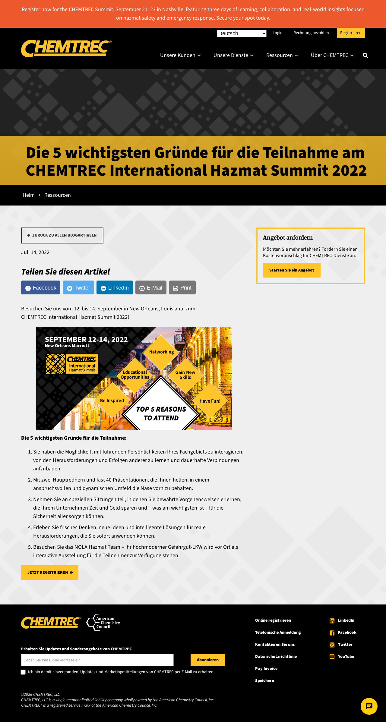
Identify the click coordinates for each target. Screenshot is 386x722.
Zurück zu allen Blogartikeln (64, 235)
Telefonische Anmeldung (278, 632)
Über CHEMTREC (329, 55)
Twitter (345, 645)
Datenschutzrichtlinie (276, 657)
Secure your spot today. (243, 18)
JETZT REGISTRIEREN (47, 573)
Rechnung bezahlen (311, 33)
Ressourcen (279, 55)
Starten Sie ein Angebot (291, 270)
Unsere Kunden (177, 55)
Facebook (347, 632)
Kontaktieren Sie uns (275, 645)
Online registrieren (273, 620)
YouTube (346, 657)
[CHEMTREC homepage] (66, 55)
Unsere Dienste (231, 55)
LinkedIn (346, 620)
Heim (29, 195)
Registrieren (351, 33)
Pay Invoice (266, 669)
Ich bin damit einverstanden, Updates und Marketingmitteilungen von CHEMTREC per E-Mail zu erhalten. (121, 672)
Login (278, 33)
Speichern (264, 681)
